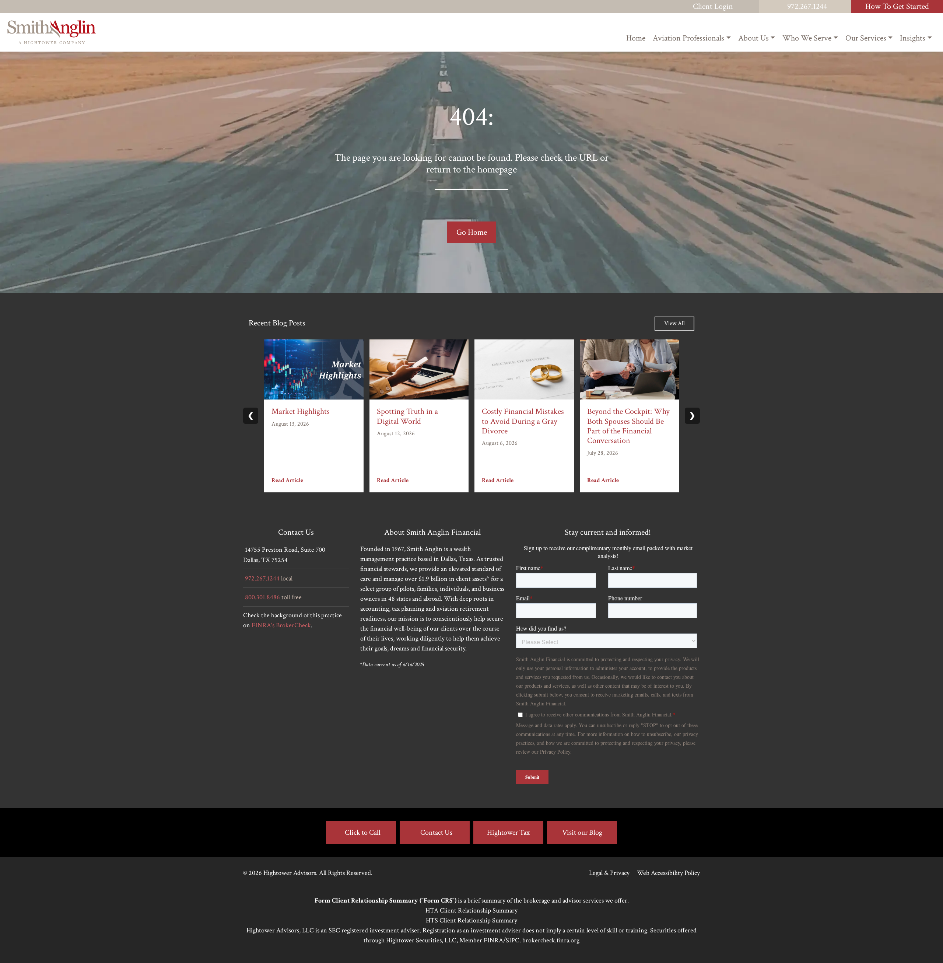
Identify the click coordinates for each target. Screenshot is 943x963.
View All (674, 323)
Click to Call (363, 832)
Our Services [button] (865, 38)
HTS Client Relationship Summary (471, 920)
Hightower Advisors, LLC (280, 930)
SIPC (512, 940)
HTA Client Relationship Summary (471, 910)
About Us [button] (753, 38)
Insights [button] (912, 38)
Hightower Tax (508, 832)
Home (635, 38)
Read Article (287, 480)
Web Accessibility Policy (668, 873)
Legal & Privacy (609, 873)
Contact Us (436, 832)
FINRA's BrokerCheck (281, 625)
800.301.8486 (262, 597)
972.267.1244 (807, 6)
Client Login (713, 6)
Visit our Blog (582, 832)
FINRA (493, 940)
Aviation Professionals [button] (688, 38)
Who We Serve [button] (806, 38)
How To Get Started (897, 6)
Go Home (471, 232)
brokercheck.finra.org (550, 940)
